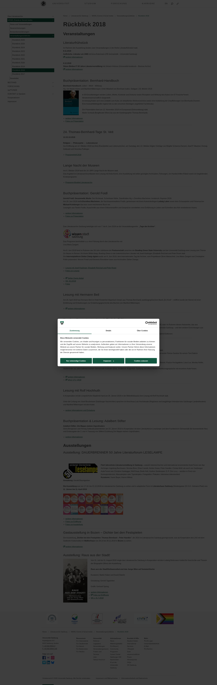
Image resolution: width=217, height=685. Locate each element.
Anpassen (107, 361)
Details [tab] (108, 330)
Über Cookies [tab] (142, 330)
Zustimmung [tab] (75, 330)
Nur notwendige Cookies (76, 361)
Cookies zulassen (141, 361)
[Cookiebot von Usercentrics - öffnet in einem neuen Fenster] (147, 323)
